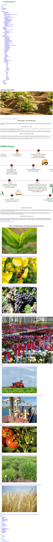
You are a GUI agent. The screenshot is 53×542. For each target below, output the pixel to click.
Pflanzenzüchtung (2, 526)
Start (2, 7)
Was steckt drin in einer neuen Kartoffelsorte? (8, 221)
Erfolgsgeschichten (4, 8)
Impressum (3, 539)
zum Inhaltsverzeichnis (4, 4)
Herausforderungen (2, 522)
